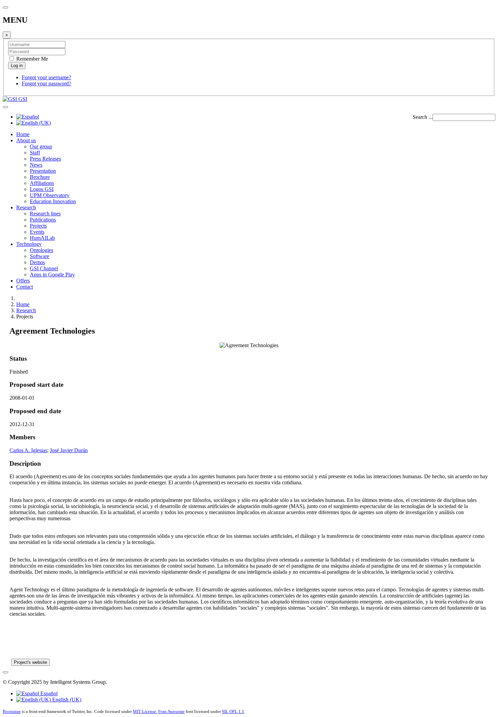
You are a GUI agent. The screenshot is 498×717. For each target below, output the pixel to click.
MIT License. (145, 711)
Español (48, 693)
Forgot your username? (46, 77)
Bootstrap (12, 711)
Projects (38, 226)
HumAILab (42, 238)
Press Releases (45, 159)
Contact (24, 287)
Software (39, 256)
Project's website (30, 662)
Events (37, 232)
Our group (41, 146)
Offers (23, 280)
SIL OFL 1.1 (233, 711)
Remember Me (31, 59)
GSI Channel (44, 268)
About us (26, 140)
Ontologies (41, 250)
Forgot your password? (46, 83)
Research (26, 207)
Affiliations (42, 183)
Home (22, 134)
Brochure (40, 177)
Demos (37, 262)
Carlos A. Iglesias (28, 450)
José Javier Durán (69, 450)
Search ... (423, 117)
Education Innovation (53, 201)
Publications (43, 220)
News (36, 165)
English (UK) (66, 699)
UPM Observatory (49, 195)
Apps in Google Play (52, 274)
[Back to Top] (5, 672)
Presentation (43, 171)
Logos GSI (42, 189)
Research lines (45, 213)
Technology (29, 244)
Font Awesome (171, 711)
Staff (35, 152)
